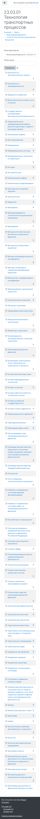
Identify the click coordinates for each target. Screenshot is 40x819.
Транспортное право (16, 646)
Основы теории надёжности (19, 409)
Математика (13, 207)
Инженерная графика (16, 134)
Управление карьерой (17, 657)
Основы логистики (15, 387)
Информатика (13, 145)
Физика (11, 705)
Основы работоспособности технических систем (19, 394)
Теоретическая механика (18, 565)
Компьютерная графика (17, 178)
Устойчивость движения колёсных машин (18, 680)
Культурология (14, 197)
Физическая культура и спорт (20, 710)
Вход (36, 3)
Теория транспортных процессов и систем (17, 571)
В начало (7, 32)
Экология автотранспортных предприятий (19, 744)
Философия (12, 716)
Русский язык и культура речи (20, 520)
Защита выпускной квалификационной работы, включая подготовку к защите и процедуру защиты (20, 125)
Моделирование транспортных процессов (20, 290)
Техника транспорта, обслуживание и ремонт (18, 582)
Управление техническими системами (19, 669)
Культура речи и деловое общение (18, 190)
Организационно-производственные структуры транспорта (20, 338)
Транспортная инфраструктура (20, 606)
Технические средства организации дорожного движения (18, 594)
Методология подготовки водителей (18, 246)
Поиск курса (9, 60)
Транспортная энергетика (18, 625)
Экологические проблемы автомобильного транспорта (19, 728)
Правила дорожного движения (20, 414)
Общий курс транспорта (17, 331)
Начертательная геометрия (19, 300)
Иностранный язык (15, 140)
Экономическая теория (17, 769)
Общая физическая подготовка (20, 311)
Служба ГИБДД (14, 549)
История (11, 167)
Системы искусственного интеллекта (18, 542)
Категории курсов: (11, 50)
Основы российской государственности (16, 402)
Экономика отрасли (16, 751)
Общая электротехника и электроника (18, 320)
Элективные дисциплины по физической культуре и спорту (20, 787)
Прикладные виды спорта (18, 428)
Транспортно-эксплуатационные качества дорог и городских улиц (21, 633)
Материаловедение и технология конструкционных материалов (20, 215)
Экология (11, 738)
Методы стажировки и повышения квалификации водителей (18, 270)
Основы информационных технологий (18, 381)
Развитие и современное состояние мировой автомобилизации (18, 492)
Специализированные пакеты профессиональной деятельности (20, 556)
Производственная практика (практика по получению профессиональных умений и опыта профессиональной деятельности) (20, 452)
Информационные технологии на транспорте (20, 157)
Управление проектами (17, 663)
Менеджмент (13, 226)
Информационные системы (19, 151)
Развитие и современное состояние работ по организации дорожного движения (18, 507)
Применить (10, 68)
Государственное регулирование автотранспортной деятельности (21, 113)
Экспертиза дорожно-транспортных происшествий (20, 776)
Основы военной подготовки (19, 374)
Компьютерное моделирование (20, 183)
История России (14, 173)
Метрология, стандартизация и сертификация (20, 279)
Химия (10, 721)
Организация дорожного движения (18, 350)
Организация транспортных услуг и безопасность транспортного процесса (19, 363)
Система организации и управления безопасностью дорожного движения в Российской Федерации (19, 532)
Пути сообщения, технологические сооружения (20, 480)
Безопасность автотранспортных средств (19, 74)
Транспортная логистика (18, 614)
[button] (17, 68)
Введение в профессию (17, 95)
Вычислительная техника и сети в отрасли (21, 101)
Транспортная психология (18, 620)
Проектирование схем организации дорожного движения (18, 435)
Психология (12, 473)
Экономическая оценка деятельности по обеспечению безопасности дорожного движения (20, 760)
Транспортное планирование (19, 641)
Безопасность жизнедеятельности (16, 85)
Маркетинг (12, 202)
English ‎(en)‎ (8, 812)
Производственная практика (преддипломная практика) (19, 467)
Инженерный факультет (16, 35)
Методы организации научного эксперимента (20, 257)
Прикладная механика (17, 423)
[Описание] (33, 78)
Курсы (16, 32)
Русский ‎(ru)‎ (7, 807)
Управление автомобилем (18, 652)
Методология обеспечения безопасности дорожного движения (19, 234)
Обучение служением (17, 305)
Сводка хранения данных (12, 816)
